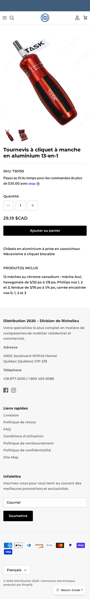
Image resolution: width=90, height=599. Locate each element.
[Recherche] (13, 17)
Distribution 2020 (26, 580)
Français (14, 570)
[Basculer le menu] (4, 17)
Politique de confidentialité (27, 450)
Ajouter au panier (45, 231)
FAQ (7, 429)
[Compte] (76, 17)
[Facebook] (5, 390)
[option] (45, 82)
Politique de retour (19, 422)
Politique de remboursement (28, 443)
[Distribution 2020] (45, 17)
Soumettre (18, 516)
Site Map (10, 457)
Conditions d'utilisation (23, 436)
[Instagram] (13, 390)
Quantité (11, 196)
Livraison (11, 415)
